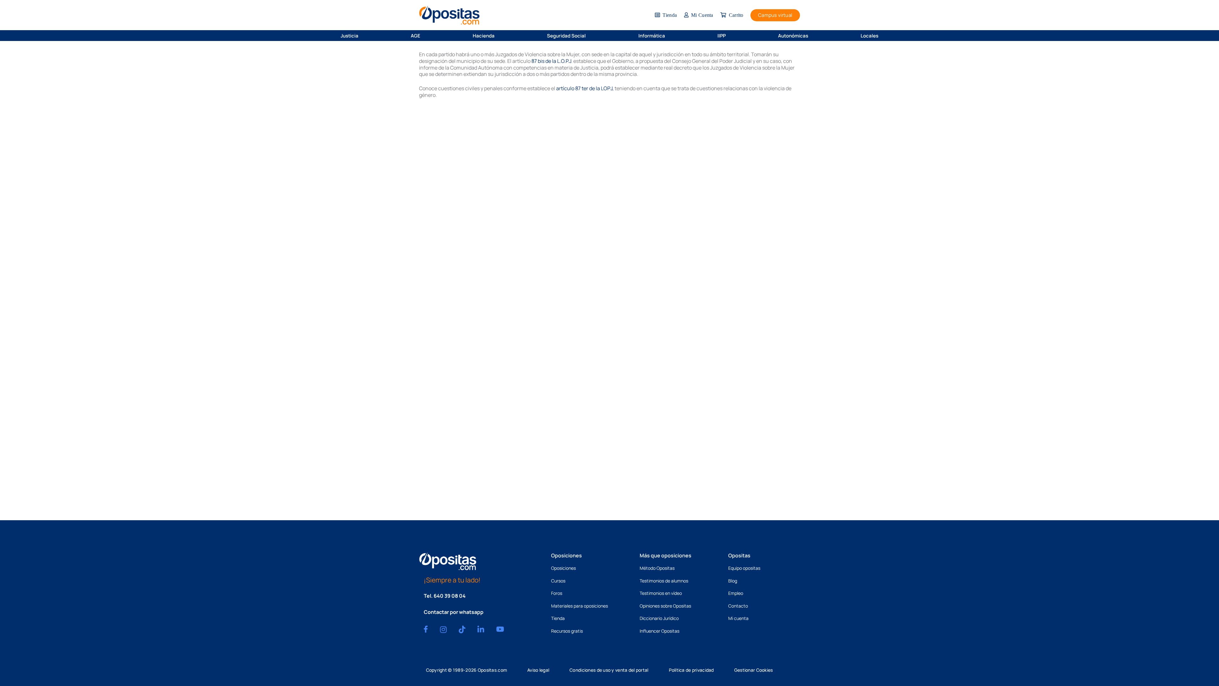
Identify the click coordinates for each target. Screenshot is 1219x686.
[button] (362, 35)
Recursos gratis (567, 631)
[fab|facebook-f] (425, 629)
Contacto (738, 606)
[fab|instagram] (443, 629)
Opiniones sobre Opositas (665, 606)
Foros (556, 593)
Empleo (735, 593)
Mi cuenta (738, 618)
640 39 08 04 (450, 595)
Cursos (558, 581)
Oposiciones (563, 568)
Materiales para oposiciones (579, 606)
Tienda (558, 618)
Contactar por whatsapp (453, 612)
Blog (732, 581)
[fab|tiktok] (462, 629)
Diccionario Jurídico (659, 618)
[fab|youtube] (500, 629)
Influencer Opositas (659, 631)
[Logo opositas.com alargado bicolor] (449, 15)
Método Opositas (657, 568)
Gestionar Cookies (753, 670)
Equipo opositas (744, 568)
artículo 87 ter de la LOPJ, (585, 88)
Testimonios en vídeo (661, 593)
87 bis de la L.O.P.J (551, 60)
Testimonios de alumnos (664, 581)
